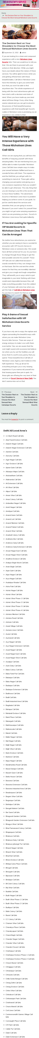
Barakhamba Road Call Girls (16, 765)
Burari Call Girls (11, 915)
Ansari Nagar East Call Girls (16, 551)
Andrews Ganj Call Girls (15, 543)
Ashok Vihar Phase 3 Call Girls (17, 606)
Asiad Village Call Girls (14, 626)
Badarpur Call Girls (13, 685)
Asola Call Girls (11, 634)
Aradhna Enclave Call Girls (16, 559)
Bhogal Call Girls (12, 868)
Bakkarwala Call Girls (14, 729)
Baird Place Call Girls (13, 717)
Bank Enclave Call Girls (14, 753)
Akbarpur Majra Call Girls (15, 471)
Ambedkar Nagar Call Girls (16, 503)
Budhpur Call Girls (12, 907)
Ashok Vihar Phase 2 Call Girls (17, 602)
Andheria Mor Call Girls (14, 539)
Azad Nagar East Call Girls (16, 654)
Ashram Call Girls (12, 622)
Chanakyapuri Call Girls (14, 931)
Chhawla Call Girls (13, 975)
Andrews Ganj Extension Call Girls (19, 547)
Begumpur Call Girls (13, 800)
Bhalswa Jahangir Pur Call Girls (17, 844)
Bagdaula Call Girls (13, 705)
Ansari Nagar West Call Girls (17, 555)
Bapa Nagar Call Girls (14, 761)
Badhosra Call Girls (13, 693)
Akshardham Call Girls (14, 475)
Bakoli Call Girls (11, 733)
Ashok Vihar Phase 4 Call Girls (17, 610)
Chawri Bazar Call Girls (14, 963)
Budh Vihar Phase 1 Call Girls (17, 899)
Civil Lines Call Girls (13, 1010)
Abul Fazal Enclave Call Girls (16, 440)
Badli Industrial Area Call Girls (17, 701)
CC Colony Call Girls (13, 919)
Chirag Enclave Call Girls (15, 987)
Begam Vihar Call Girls (14, 796)
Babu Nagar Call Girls (14, 681)
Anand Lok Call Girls (13, 519)
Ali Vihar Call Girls (12, 487)
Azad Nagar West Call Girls (16, 658)
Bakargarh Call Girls (13, 721)
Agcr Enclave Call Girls (14, 463)
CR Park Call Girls (12, 1025)
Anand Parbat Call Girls (15, 527)
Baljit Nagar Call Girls (14, 745)
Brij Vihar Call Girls (12, 887)
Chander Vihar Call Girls (15, 943)
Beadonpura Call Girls (14, 792)
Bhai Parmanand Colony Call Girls (18, 828)
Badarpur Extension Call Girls (17, 689)
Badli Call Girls (11, 697)
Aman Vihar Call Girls (14, 495)
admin (24, 53)
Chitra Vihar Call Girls (14, 990)
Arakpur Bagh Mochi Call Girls (17, 563)
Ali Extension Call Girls (14, 483)
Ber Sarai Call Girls (13, 812)
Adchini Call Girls (12, 452)
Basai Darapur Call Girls (15, 769)
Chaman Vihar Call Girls (15, 923)
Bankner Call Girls (12, 757)
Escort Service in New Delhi (22, 378)
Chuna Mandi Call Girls (14, 1006)
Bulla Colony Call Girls (14, 911)
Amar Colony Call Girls (14, 499)
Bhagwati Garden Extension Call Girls (20, 820)
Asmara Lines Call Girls (14, 630)
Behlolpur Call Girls (13, 804)
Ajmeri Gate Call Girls (14, 467)
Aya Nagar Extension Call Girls (17, 646)
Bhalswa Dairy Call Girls (15, 840)
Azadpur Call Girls (12, 662)
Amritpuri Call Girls (13, 511)
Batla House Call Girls (14, 776)
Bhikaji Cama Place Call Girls (16, 864)
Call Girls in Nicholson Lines (24, 290)
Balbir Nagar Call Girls (14, 737)
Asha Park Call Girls (13, 586)
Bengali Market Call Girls (15, 808)
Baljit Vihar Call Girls (13, 749)
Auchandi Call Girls (13, 638)
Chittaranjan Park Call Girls (16, 998)
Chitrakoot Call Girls (13, 994)
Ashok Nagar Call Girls (14, 590)
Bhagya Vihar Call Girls (14, 824)
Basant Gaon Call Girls (14, 773)
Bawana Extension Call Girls (16, 784)
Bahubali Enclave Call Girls (16, 713)
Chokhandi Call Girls (13, 1002)
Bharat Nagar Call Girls (14, 848)
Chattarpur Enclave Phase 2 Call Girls (20, 959)
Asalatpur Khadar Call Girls (16, 582)
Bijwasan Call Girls (13, 876)
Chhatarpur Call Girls (13, 971)
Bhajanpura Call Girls (13, 832)
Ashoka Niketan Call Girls (15, 614)
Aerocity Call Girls (12, 456)
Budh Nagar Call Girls (14, 895)
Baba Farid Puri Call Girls (15, 674)
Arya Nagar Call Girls (14, 578)
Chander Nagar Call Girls (15, 939)
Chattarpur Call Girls (13, 951)
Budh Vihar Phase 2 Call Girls (17, 903)
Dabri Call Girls (11, 1033)
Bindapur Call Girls (12, 880)
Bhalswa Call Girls (12, 836)
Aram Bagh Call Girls (13, 567)
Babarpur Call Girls (13, 677)
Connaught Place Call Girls (16, 1021)
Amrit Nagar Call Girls (14, 507)
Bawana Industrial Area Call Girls (18, 788)
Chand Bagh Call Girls (14, 935)
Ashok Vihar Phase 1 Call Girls (17, 598)
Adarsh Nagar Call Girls (14, 444)
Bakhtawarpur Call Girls (15, 725)
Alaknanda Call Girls (13, 479)
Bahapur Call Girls (12, 709)
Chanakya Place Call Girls (15, 927)
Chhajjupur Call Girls (13, 967)
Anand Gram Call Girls (14, 515)
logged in (14, 419)
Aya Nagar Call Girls (13, 642)
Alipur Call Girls (11, 491)
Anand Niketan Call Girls (15, 523)
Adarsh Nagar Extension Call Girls (19, 448)
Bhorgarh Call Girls (13, 872)
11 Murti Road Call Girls (15, 436)
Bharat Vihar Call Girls (14, 852)
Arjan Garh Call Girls (13, 571)
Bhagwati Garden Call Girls (16, 816)
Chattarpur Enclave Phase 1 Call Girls (20, 955)
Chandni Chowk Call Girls (15, 947)
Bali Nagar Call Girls (13, 741)
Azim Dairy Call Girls (13, 666)
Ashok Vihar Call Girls (14, 594)
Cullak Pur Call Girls (13, 1029)
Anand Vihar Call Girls (14, 531)
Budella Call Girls (12, 891)
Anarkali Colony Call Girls (15, 535)
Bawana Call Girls (12, 780)
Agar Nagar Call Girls (14, 460)
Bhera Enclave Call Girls (15, 860)
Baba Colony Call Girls (14, 670)
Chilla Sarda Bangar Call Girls (17, 979)
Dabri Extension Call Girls (15, 1037)
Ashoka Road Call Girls (14, 618)
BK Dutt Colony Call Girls (15, 884)
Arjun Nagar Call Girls (14, 574)
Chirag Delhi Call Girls (14, 983)
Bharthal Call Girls (12, 856)
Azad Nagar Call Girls (14, 650)
